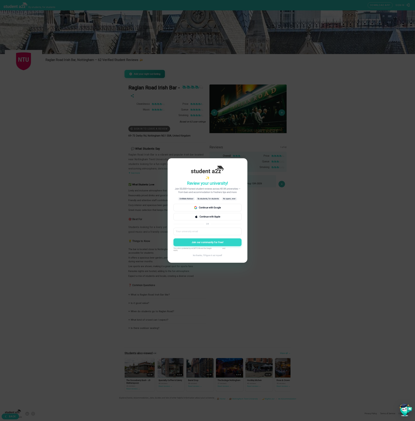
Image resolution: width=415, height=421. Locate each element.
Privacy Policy (217, 248)
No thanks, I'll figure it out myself (207, 255)
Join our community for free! (208, 242)
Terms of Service (231, 248)
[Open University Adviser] (404, 410)
